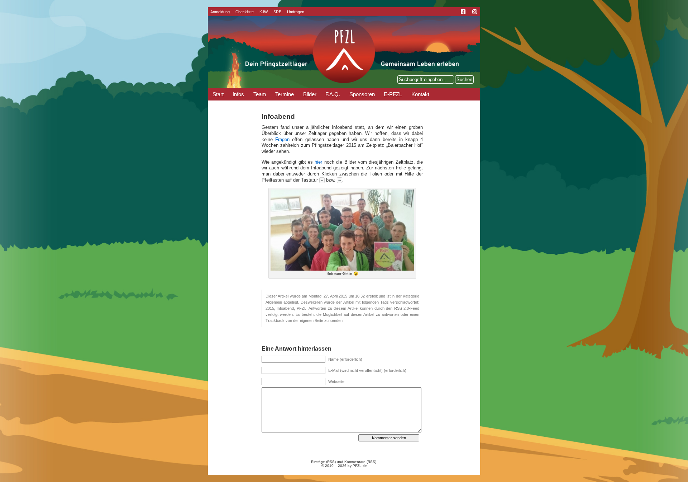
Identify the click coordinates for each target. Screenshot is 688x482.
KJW (263, 12)
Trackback (275, 320)
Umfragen (295, 12)
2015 (270, 308)
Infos (238, 94)
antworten (390, 314)
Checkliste (244, 12)
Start (218, 94)
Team (259, 94)
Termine (284, 94)
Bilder (309, 94)
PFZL (301, 308)
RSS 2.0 (401, 308)
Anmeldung (220, 12)
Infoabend (285, 308)
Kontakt (420, 94)
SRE (277, 12)
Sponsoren (362, 94)
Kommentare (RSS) (360, 462)
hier (318, 162)
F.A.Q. (332, 94)
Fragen (282, 139)
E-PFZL (393, 94)
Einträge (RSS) (323, 462)
